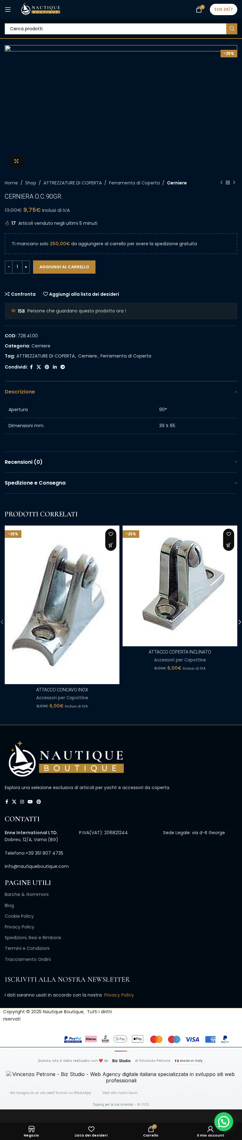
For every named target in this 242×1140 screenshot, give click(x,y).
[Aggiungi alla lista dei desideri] (110, 534)
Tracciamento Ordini (28, 959)
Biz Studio (121, 1060)
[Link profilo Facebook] (31, 367)
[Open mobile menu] (8, 9)
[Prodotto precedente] (221, 183)
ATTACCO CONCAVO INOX (62, 689)
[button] (110, 545)
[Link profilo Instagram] (22, 802)
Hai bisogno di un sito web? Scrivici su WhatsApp (50, 1093)
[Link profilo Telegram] (63, 367)
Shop (30, 183)
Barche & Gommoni (27, 894)
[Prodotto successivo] (234, 183)
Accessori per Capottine (62, 698)
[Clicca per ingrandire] (16, 161)
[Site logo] (40, 9)
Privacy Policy (19, 927)
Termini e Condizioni (27, 948)
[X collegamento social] (39, 367)
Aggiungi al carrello (64, 267)
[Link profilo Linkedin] (55, 367)
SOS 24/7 (223, 9)
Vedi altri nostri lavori (120, 1093)
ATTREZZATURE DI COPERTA (72, 183)
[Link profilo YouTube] (30, 802)
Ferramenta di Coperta (134, 183)
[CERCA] (231, 28)
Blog (9, 905)
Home (11, 183)
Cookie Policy (19, 916)
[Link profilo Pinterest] (47, 367)
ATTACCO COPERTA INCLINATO (180, 651)
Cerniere (177, 183)
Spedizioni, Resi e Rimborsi (33, 937)
